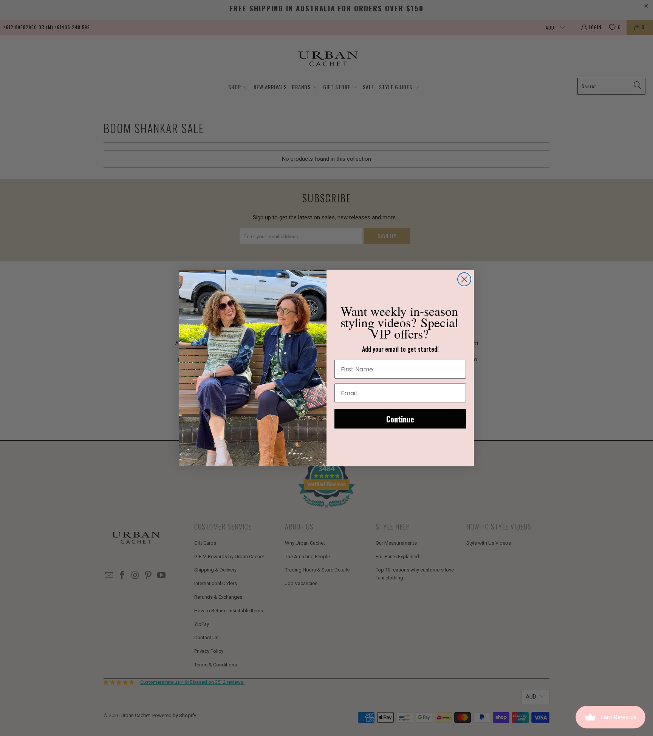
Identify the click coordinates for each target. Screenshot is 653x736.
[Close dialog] (464, 279)
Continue (400, 419)
